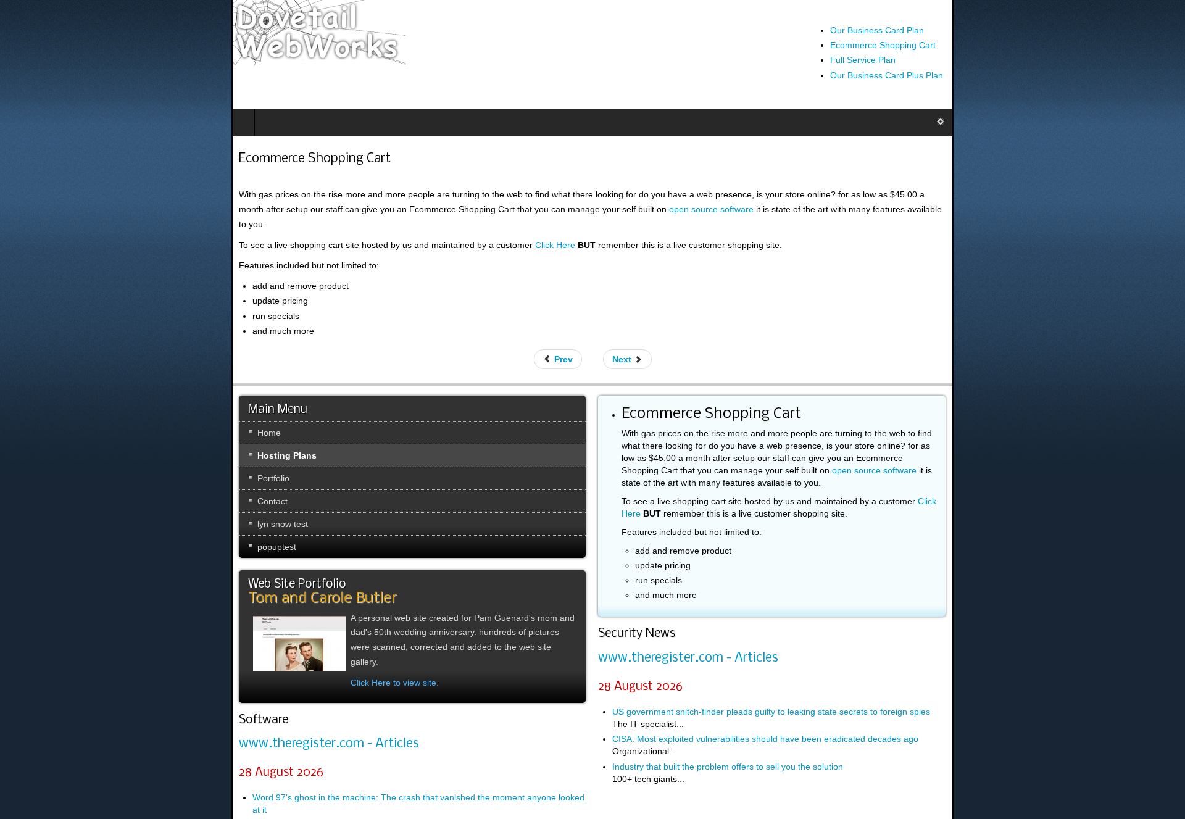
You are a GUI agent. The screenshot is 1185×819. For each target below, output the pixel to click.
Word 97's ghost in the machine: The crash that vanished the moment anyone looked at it (195, 766)
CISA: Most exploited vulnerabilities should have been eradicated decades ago (765, 687)
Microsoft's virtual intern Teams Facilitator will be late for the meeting (154, 793)
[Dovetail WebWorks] (87, 32)
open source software (694, 443)
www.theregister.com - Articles (97, 712)
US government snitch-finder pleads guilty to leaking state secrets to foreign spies (770, 660)
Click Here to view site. (163, 638)
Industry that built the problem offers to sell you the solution (727, 715)
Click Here (324, 230)
